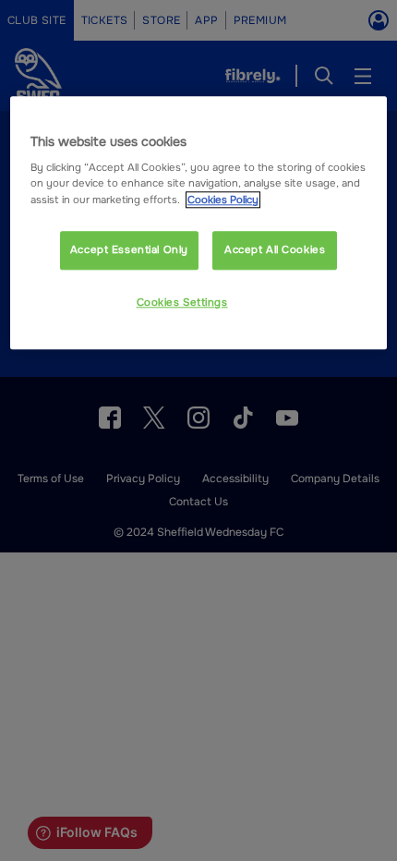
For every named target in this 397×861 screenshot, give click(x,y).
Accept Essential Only (129, 249)
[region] (199, 223)
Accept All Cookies (274, 249)
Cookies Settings (182, 302)
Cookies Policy (223, 199)
